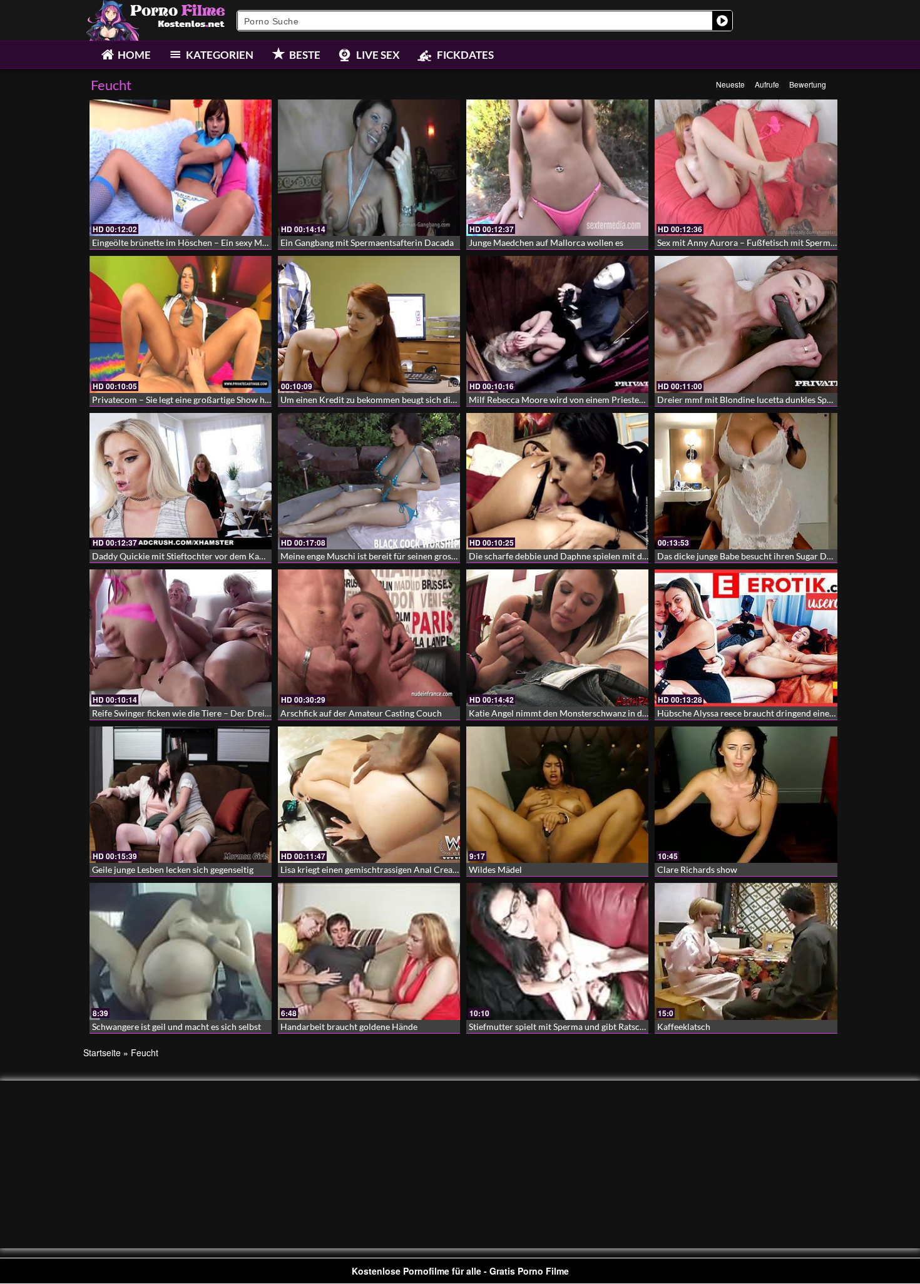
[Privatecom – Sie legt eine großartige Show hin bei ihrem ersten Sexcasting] (180, 324)
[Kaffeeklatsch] (746, 951)
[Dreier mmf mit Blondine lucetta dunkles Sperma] (746, 324)
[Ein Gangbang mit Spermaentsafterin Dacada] (369, 167)
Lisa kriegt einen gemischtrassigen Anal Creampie (376, 869)
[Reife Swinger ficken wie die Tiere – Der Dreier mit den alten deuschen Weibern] (180, 637)
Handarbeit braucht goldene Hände (348, 1026)
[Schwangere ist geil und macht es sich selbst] (180, 951)
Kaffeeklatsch (683, 1026)
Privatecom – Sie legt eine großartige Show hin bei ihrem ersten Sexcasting (236, 399)
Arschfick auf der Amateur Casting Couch (361, 713)
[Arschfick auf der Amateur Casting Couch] (369, 637)
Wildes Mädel (495, 869)
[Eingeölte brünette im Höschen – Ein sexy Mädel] (180, 167)
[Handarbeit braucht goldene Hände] (369, 951)
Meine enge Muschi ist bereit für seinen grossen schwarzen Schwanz (411, 556)
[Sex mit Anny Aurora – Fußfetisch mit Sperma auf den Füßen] (746, 167)
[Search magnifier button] (722, 21)
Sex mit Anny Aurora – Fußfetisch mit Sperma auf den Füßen (774, 242)
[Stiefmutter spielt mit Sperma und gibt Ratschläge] (557, 951)
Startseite (102, 1052)
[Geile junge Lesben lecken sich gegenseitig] (180, 794)
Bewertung (807, 84)
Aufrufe (767, 84)
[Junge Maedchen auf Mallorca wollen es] (557, 167)
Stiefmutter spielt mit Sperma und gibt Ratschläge (564, 1026)
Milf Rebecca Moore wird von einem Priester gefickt (569, 399)
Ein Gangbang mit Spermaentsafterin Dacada (367, 242)
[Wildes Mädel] (557, 794)
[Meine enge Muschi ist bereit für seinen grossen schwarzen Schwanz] (369, 481)
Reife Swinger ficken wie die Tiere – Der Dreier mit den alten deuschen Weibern (246, 713)
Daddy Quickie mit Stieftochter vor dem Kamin (183, 556)
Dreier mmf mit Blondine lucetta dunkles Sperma (752, 399)
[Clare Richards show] (746, 794)
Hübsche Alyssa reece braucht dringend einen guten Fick (766, 713)
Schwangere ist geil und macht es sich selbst (176, 1026)
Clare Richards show (697, 869)
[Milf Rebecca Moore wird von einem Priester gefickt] (557, 324)
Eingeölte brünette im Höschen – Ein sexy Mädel (185, 242)
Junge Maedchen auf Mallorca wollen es (546, 242)
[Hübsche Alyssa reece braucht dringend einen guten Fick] (746, 637)
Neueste (730, 84)
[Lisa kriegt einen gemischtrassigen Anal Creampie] (369, 794)
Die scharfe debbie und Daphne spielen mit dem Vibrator (579, 556)
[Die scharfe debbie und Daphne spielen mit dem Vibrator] (557, 481)
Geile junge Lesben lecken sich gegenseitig (172, 869)
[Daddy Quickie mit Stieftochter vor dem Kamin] (180, 481)
